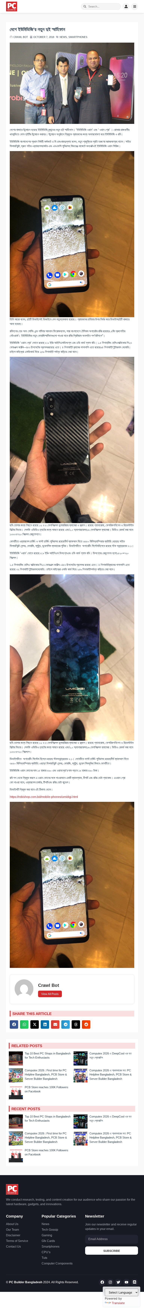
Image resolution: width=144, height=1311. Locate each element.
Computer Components (57, 1263)
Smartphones (77, 37)
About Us (12, 1224)
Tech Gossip (50, 1229)
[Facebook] (102, 1282)
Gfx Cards (48, 1240)
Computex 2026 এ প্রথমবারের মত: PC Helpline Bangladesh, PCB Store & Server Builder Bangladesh (110, 1074)
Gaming (47, 1235)
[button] (14, 1024)
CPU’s (46, 1252)
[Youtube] (126, 1282)
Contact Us (13, 1246)
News (63, 37)
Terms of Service (17, 1240)
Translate (118, 1303)
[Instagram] (110, 1282)
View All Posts (50, 993)
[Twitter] (118, 1282)
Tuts (44, 1257)
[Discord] (134, 1282)
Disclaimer (13, 1235)
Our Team (12, 1229)
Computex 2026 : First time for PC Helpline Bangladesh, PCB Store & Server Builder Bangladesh (46, 1074)
